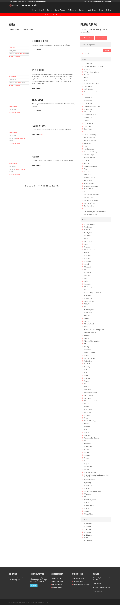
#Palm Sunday (88, 404)
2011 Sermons (88, 538)
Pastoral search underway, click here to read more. (60, 15)
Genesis (86, 120)
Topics (84, 220)
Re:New (86, 163)
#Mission (86, 384)
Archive (84, 519)
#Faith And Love (89, 301)
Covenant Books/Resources (82, 584)
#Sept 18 (86, 463)
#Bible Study (88, 241)
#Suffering (87, 488)
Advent (86, 78)
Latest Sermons (88, 54)
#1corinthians (88, 227)
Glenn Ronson (13, 106)
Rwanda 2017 (88, 175)
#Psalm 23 (87, 429)
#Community (88, 267)
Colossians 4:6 (88, 98)
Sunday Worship (60, 10)
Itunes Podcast (88, 38)
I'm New (49, 10)
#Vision (86, 508)
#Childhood (87, 255)
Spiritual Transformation (91, 186)
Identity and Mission (90, 140)
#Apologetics (88, 233)
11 (47, 186)
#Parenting (87, 407)
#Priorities (87, 427)
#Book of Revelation (90, 250)
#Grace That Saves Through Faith (94, 330)
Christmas (87, 95)
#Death (86, 278)
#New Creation (88, 395)
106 (53, 186)
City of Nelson (56, 578)
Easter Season (88, 100)
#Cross (86, 270)
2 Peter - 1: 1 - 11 (89, 69)
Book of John (88, 86)
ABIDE (86, 75)
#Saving (86, 458)
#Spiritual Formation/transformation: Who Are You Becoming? (96, 476)
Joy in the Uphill (38, 70)
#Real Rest (87, 435)
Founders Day (88, 118)
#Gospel (86, 321)
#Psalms (86, 432)
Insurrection (87, 143)
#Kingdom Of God (89, 358)
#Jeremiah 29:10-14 (90, 352)
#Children (87, 258)
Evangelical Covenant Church (103, 1)
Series (84, 59)
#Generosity (87, 315)
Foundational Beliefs (90, 115)
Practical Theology (89, 157)
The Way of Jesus (89, 206)
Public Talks (87, 160)
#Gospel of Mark (89, 324)
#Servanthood (88, 466)
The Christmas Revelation (91, 195)
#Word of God (88, 514)
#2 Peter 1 (87, 230)
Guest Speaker (20, 54)
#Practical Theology (90, 421)
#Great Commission (90, 332)
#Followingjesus (89, 310)
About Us (41, 10)
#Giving (86, 318)
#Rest (85, 441)
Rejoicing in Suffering (40, 41)
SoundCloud (102, 38)
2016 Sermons (88, 523)
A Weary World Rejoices (91, 72)
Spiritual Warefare (89, 189)
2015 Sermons (88, 526)
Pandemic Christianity (90, 152)
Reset (85, 169)
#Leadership (87, 364)
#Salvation (87, 455)
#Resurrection (88, 446)
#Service (86, 469)
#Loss (85, 369)
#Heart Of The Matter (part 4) (93, 341)
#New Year (87, 398)
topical (86, 209)
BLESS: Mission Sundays (91, 83)
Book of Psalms (20, 138)
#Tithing (86, 502)
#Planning (87, 415)
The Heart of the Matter (91, 200)
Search (107, 50)
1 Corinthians (88, 63)
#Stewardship (88, 485)
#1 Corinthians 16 (89, 224)
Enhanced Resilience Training (93, 106)
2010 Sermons (88, 541)
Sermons (81, 10)
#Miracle (86, 381)
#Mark (86, 375)
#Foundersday (88, 312)
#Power (86, 418)
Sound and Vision (89, 177)
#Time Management (90, 500)
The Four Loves (88, 197)
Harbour (18, 83)
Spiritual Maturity (89, 183)
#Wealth (86, 511)
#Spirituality (87, 483)
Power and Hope (89, 155)
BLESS (86, 80)
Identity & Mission (89, 137)
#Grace (86, 327)
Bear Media (44, 602)
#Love (86, 372)
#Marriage (87, 378)
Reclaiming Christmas (90, 166)
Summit (86, 192)
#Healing (86, 338)
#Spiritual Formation (90, 472)
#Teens (86, 497)
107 (57, 186)
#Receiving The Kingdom (91, 438)
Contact (108, 10)
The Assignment (37, 99)
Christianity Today (79, 578)
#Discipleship (88, 287)
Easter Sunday (88, 103)
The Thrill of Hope (89, 203)
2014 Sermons (88, 529)
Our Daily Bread (57, 584)
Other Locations (40, 1)
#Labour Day (88, 361)
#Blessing (87, 247)
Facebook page (97, 591)
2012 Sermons (88, 535)
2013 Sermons (88, 532)
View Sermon (36, 50)
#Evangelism (88, 298)
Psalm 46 (35, 156)
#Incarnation (87, 349)
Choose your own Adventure (92, 92)
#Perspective (87, 412)
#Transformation (89, 505)
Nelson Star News (57, 581)
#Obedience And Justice (91, 401)
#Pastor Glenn (88, 409)
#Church (86, 264)
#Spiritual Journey (89, 480)
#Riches (86, 449)
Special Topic (88, 180)
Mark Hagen (12, 77)
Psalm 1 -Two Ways (39, 125)
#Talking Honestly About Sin (92, 491)
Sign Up (33, 586)
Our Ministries (72, 10)
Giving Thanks (88, 123)
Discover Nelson (57, 587)
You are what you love (90, 214)
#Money (86, 387)
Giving (101, 10)
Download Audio (15, 57)
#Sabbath (86, 452)
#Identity (86, 347)
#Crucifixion (87, 272)
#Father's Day (88, 304)
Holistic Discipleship (90, 135)
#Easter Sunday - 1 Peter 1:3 (92, 292)
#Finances (87, 307)
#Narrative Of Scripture (91, 392)
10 (44, 186)
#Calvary (86, 253)
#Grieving (87, 335)
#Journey (86, 355)
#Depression (87, 284)
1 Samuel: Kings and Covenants (93, 66)
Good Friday (88, 126)
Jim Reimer (12, 48)
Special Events (91, 10)
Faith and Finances (89, 112)
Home (34, 10)
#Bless (86, 244)
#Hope (86, 344)
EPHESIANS (88, 109)
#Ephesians (87, 295)
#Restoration (87, 444)
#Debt (86, 281)
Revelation (87, 172)
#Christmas (87, 261)
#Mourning (87, 389)
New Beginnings (89, 149)
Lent (85, 146)
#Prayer (86, 424)
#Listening (87, 367)
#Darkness (87, 275)
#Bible (86, 238)
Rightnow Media (78, 581)
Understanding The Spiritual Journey (95, 212)
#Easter (86, 290)
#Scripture (87, 461)
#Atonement (87, 235)
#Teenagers (87, 494)
